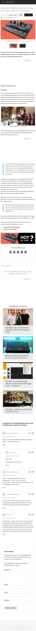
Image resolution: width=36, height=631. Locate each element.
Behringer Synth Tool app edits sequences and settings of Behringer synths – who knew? (18, 383)
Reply (4, 444)
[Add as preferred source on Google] (28, 15)
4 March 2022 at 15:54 (8, 475)
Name (6, 584)
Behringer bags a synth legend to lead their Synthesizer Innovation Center (17, 330)
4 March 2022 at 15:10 (12, 456)
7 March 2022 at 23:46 (8, 518)
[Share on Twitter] (32, 266)
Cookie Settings (18, 629)
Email (6, 592)
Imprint (23, 627)
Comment (7, 570)
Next (33, 45)
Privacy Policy (16, 627)
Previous (2, 45)
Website (6, 600)
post (17, 227)
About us (8, 627)
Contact (28, 627)
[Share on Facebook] (25, 266)
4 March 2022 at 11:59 (8, 436)
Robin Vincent (13, 15)
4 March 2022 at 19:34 (8, 497)
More (5, 229)
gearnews (10, 2)
